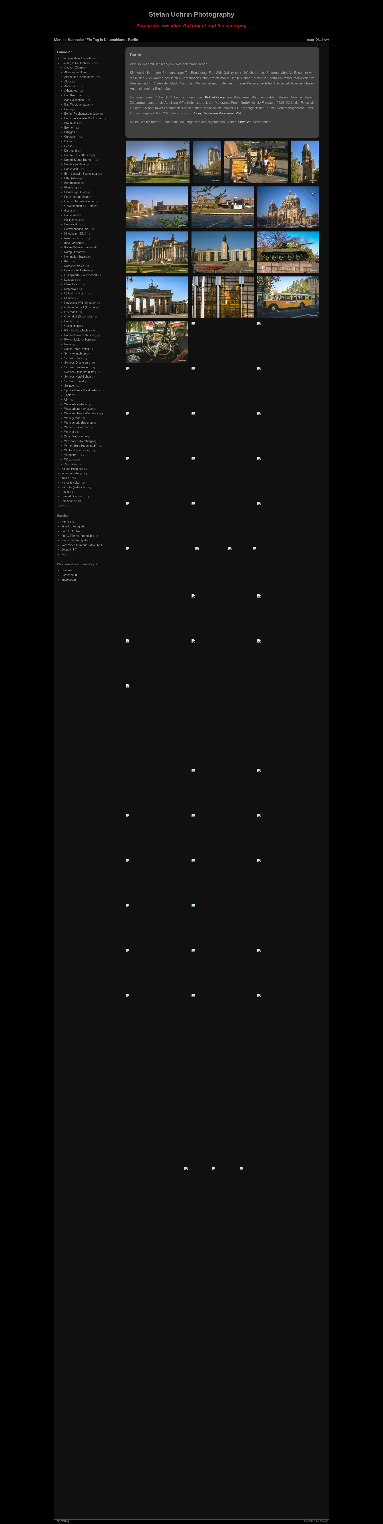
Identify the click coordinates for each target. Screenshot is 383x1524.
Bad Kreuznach (74, 95)
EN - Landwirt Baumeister (80, 173)
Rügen (68, 344)
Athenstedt (71, 90)
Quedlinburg (72, 325)
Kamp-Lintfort (73, 252)
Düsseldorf (71, 169)
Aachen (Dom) (73, 67)
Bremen (69, 127)
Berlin (133, 40)
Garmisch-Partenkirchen (79, 201)
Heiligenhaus (72, 219)
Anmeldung (62, 1521)
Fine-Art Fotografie (73, 526)
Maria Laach (72, 284)
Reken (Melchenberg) (78, 339)
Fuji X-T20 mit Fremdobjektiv (80, 535)
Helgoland (70, 224)
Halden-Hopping (71, 468)
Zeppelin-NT (69, 549)
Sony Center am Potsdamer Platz (218, 113)
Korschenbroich (74, 266)
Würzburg (70, 459)
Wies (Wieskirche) (76, 436)
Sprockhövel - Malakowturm (82, 390)
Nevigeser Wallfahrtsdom (80, 302)
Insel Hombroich (74, 238)
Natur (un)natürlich (73, 487)
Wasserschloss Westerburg (82, 413)
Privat (65, 492)
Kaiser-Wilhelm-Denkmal (80, 247)
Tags (64, 554)
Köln (67, 261)
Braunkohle (71, 123)
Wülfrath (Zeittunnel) (77, 450)
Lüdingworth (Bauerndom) (80, 275)
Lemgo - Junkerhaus (77, 270)
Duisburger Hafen (75, 164)
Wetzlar (69, 431)
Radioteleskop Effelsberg (80, 335)
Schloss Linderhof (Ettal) (80, 372)
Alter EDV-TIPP (71, 522)
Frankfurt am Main (76, 196)
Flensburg (70, 187)
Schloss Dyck (73, 358)
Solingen (69, 385)
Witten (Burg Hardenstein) (80, 445)
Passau (69, 321)
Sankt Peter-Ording (76, 349)
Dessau (69, 146)
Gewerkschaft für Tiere (79, 206)
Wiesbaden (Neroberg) (78, 441)
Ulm (66, 399)
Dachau (69, 141)
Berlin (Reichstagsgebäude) (82, 113)
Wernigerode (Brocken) (79, 422)
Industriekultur (70, 473)
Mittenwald (71, 289)
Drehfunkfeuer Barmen (78, 159)
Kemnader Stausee (76, 256)
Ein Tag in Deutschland (105, 40)
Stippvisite (68, 501)
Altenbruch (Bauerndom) (79, 76)
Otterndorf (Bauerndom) (79, 316)
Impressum (68, 579)
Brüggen (69, 132)
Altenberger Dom (75, 72)
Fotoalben (64, 52)
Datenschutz (69, 575)
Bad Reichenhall (74, 100)
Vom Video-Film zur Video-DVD (81, 545)
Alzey (68, 81)
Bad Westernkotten (76, 104)
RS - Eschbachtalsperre (79, 330)
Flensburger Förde (76, 192)
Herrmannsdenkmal (76, 229)
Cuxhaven (70, 136)
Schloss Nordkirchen (77, 376)
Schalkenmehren (75, 353)
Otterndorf (70, 312)
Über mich (67, 570)
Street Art (244, 122)
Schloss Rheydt (74, 381)
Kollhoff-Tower (215, 97)
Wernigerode (72, 418)
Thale (67, 395)
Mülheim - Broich (75, 293)
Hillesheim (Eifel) (75, 233)
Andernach (71, 86)
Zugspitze (70, 464)
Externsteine (72, 182)
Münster (69, 298)
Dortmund (70, 150)
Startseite (76, 40)
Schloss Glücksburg (77, 362)
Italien (65, 478)
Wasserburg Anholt (76, 404)
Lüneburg (70, 279)
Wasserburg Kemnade (78, 408)
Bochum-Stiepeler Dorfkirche (82, 118)
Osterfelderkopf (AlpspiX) (80, 307)
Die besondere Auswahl (76, 58)
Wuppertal (70, 454)
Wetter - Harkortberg (77, 427)
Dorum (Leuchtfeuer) (77, 155)
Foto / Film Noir (71, 531)
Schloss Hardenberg (77, 367)
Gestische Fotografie (74, 540)
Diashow (322, 39)
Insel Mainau (72, 243)
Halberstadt (71, 215)
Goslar (68, 210)
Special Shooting (72, 496)
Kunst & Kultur (70, 482)
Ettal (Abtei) (72, 178)
